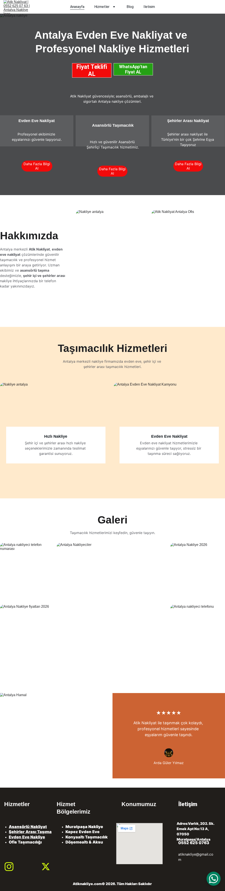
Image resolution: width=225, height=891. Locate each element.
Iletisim (149, 7)
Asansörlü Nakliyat (28, 826)
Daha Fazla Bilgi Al (37, 166)
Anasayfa (77, 7)
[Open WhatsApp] (214, 879)
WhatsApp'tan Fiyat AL (133, 69)
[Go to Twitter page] (45, 866)
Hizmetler (101, 7)
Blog (130, 7)
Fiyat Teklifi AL (91, 70)
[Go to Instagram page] (9, 866)
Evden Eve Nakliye (27, 837)
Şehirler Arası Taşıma (30, 831)
